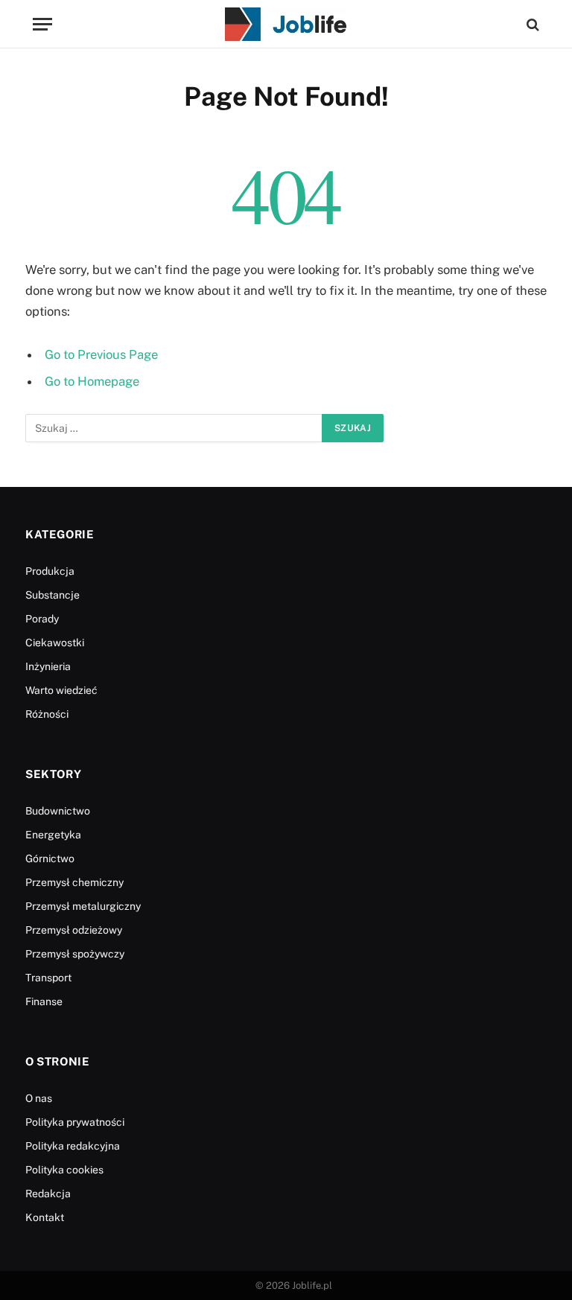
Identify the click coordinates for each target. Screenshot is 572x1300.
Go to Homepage (92, 381)
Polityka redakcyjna (72, 1146)
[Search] (531, 24)
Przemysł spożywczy (74, 954)
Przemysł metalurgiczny (83, 906)
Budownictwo (57, 811)
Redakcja (48, 1193)
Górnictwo (49, 858)
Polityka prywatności (74, 1122)
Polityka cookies (64, 1170)
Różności (47, 714)
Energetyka (53, 835)
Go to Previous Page (101, 354)
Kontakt (44, 1217)
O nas (38, 1098)
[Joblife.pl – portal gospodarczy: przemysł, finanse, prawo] (286, 24)
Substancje (52, 595)
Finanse (44, 1001)
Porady (42, 619)
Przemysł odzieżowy (73, 930)
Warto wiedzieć (61, 690)
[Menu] (42, 24)
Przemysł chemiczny (74, 882)
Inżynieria (48, 666)
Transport (48, 978)
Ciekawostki (54, 643)
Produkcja (49, 571)
